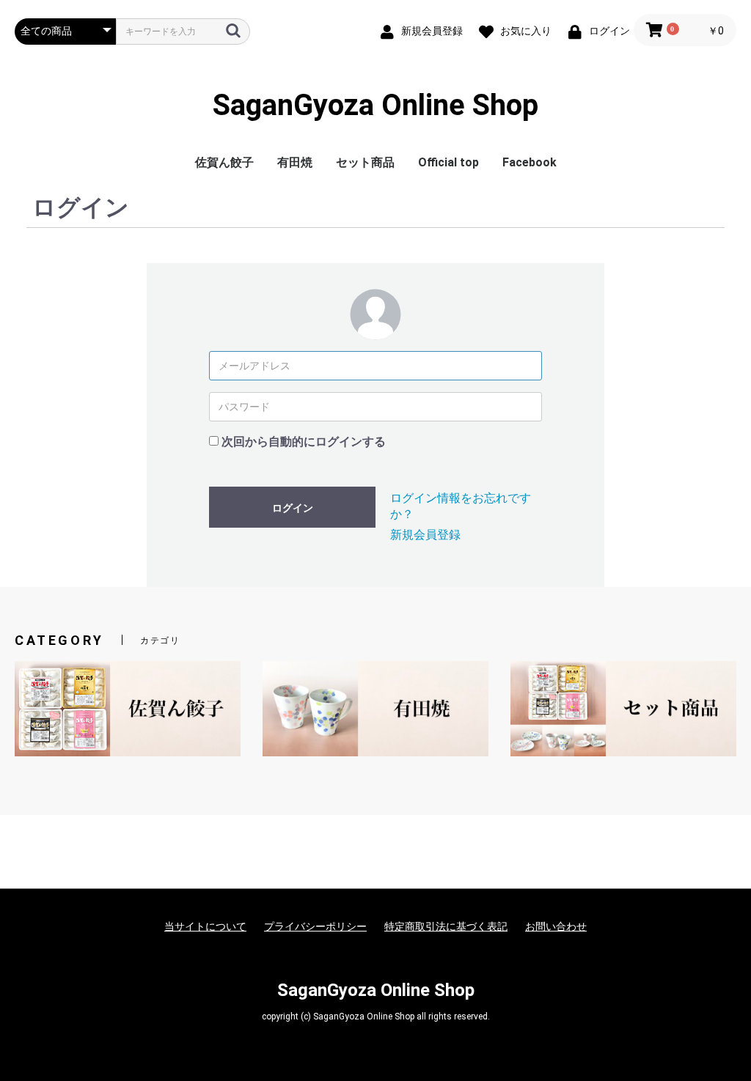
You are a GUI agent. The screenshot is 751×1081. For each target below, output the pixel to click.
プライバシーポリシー (315, 926)
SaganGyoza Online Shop (375, 105)
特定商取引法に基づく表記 (446, 926)
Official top (448, 162)
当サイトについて (205, 926)
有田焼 (294, 162)
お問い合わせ (556, 926)
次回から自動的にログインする (303, 442)
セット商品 (365, 162)
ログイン (292, 508)
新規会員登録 (425, 535)
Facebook (529, 162)
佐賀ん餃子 (224, 162)
